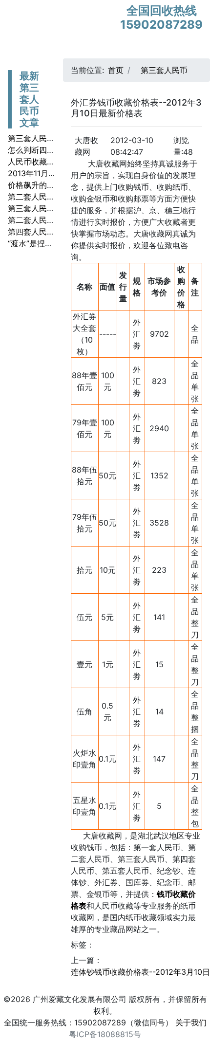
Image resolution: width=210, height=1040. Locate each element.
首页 (116, 70)
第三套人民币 (164, 70)
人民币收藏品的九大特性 (51, 161)
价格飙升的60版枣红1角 (49, 185)
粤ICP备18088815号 (105, 1034)
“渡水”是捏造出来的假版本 (54, 243)
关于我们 (191, 1022)
